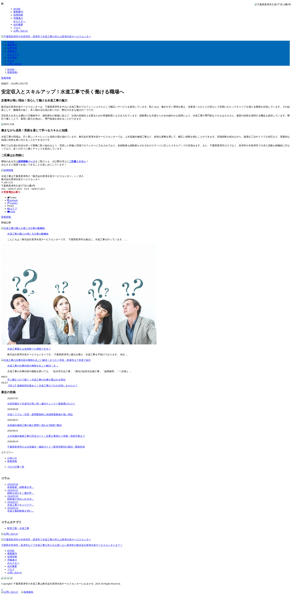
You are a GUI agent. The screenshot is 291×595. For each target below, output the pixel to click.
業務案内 (18, 11)
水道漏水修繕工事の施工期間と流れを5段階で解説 (34, 425)
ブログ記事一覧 (15, 467)
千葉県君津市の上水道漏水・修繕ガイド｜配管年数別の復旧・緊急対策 (46, 446)
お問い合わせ (20, 31)
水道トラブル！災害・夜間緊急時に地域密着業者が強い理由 (40, 414)
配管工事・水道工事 (18, 528)
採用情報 (18, 15)
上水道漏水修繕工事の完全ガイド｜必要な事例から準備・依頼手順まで (46, 436)
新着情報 (6, 217)
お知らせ (12, 458)
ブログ (17, 27)
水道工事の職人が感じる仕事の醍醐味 (27, 234)
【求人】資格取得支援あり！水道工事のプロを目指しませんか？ (42, 385)
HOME (17, 9)
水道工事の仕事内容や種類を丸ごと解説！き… (32, 365)
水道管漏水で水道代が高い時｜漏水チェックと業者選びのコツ (41, 403)
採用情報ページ (26, 161)
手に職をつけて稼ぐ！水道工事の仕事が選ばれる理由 (36, 379)
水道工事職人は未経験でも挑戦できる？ (29, 349)
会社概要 (18, 24)
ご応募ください (77, 161)
